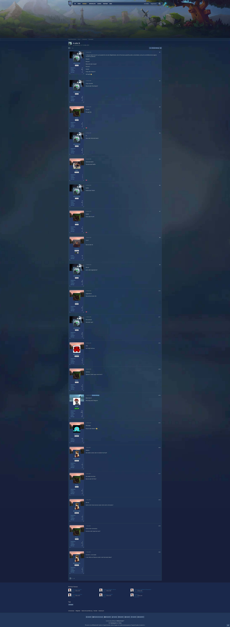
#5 (159, 159)
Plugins (73, 592)
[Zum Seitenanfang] (228, 625)
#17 (159, 473)
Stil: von (115, 623)
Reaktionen (73, 67)
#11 (159, 317)
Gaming (73, 596)
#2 (159, 80)
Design (104, 596)
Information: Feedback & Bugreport (142, 589)
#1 (159, 52)
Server (104, 592)
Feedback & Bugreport (138, 592)
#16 (159, 447)
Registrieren (154, 3)
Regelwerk (136, 594)
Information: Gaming (77, 594)
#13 (159, 369)
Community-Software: (115, 621)
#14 (159, 395)
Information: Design (108, 594)
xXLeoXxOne (77, 45)
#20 (159, 552)
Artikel (72, 415)
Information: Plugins (77, 589)
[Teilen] (161, 48)
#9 (159, 264)
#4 (159, 133)
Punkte (72, 69)
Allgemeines (136, 596)
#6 (159, 185)
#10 (159, 290)
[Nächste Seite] (73, 48)
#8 (159, 237)
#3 (159, 107)
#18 (159, 499)
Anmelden (146, 3)
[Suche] (160, 3)
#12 (159, 343)
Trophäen (73, 70)
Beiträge (72, 72)
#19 (159, 526)
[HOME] (75, 3)
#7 (159, 211)
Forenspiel (71, 604)
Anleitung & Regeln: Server (109, 589)
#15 (159, 423)
